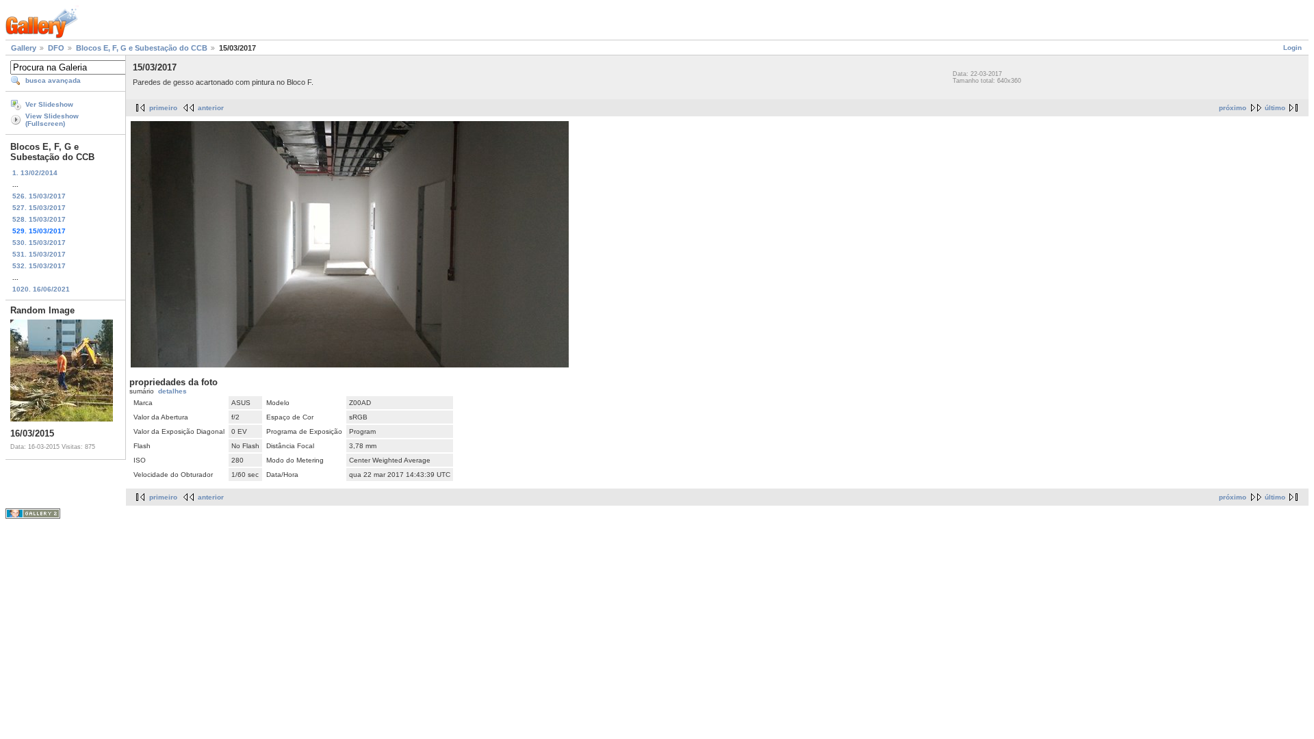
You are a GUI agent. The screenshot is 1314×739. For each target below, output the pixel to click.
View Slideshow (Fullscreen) (52, 119)
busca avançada (53, 80)
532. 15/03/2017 (39, 266)
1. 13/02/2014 (34, 173)
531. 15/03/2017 (39, 254)
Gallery (23, 48)
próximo (1232, 108)
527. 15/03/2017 (39, 207)
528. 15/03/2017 (39, 219)
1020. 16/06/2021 (41, 289)
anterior (211, 108)
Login (1292, 47)
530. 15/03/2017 (39, 242)
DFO (56, 48)
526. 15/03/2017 (39, 196)
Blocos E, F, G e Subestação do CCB (141, 48)
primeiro (163, 108)
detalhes (172, 391)
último (1275, 108)
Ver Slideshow (49, 104)
